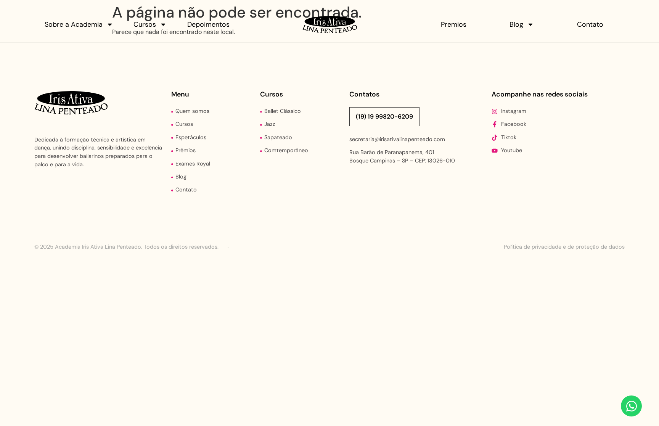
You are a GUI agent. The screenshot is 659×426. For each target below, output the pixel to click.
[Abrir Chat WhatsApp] (631, 405)
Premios (453, 24)
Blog (516, 24)
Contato (590, 24)
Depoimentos (208, 24)
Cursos (144, 24)
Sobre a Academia (74, 24)
